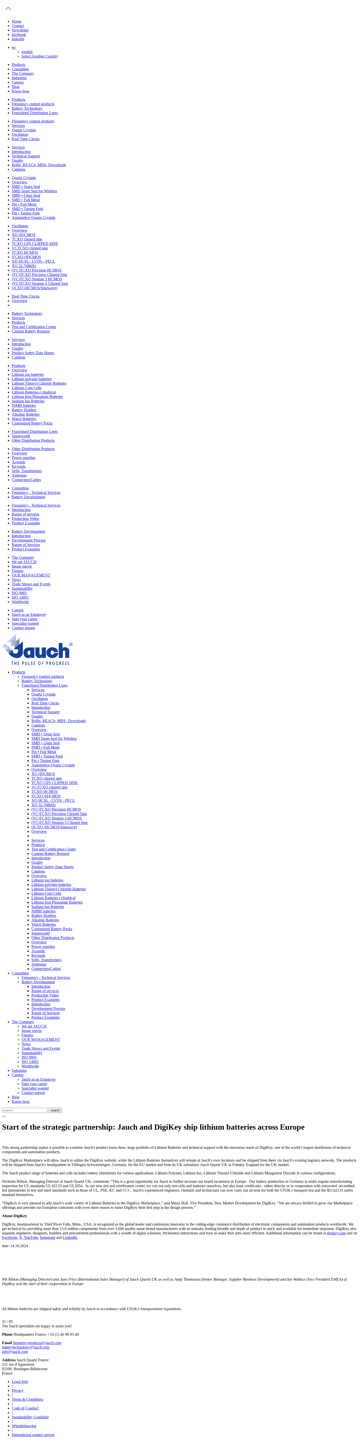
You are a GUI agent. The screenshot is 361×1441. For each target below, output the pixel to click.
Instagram (47, 1237)
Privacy (18, 1390)
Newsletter (20, 30)
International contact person (33, 1435)
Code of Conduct (25, 1408)
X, (21, 1237)
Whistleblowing (24, 1426)
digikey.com (336, 1233)
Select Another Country (40, 56)
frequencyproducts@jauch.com (37, 1343)
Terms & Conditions (27, 1399)
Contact (18, 26)
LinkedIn (70, 1237)
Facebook (9, 1237)
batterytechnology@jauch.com (25, 1347)
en (13, 47)
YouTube (31, 1237)
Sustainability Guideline (30, 1417)
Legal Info (20, 1382)
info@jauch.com (15, 1352)
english (27, 52)
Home (16, 21)
